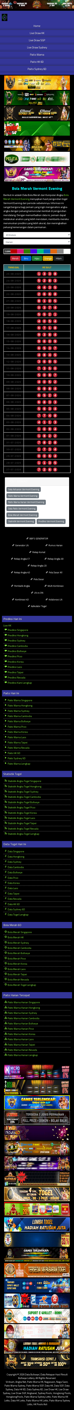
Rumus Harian (55, 545)
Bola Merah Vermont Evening (37, 188)
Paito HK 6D (37, 62)
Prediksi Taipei (15, 672)
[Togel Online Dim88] (37, 98)
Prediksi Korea (15, 662)
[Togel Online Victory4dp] (37, 1102)
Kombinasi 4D (22, 599)
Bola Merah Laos (16, 969)
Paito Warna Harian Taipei (21, 1044)
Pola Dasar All (55, 572)
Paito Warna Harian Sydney (22, 1013)
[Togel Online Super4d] (37, 113)
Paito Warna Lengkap (18, 763)
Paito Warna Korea (17, 732)
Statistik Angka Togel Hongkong (24, 786)
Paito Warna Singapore (19, 700)
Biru (26, 258)
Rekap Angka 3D (55, 559)
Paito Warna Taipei (17, 742)
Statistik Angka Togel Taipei (21, 823)
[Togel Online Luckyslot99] (37, 1240)
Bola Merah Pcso (16, 958)
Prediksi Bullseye (16, 651)
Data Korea (13, 883)
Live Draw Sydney (37, 47)
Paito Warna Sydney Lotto (37, 1397)
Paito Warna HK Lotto (37, 1400)
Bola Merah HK (15, 937)
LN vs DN (38, 592)
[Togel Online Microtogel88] (37, 1072)
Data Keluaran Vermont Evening (23, 489)
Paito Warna (37, 55)
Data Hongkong (15, 856)
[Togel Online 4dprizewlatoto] (37, 1194)
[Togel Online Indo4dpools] (37, 1224)
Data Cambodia (15, 867)
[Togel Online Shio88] (37, 1346)
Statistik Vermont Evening (21, 521)
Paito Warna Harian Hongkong (23, 1008)
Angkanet (32, 1393)
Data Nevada (14, 899)
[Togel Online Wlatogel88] (37, 1179)
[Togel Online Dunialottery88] (37, 1270)
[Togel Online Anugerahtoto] (37, 1285)
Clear (7, 251)
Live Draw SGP (37, 40)
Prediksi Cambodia (17, 646)
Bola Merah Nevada (18, 979)
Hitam (59, 258)
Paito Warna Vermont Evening (22, 496)
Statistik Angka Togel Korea (22, 813)
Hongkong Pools (62, 1393)
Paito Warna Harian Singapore (23, 1002)
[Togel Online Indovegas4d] (37, 1362)
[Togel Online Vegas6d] (37, 1133)
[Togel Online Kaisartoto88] (37, 1209)
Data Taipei (13, 893)
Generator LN (22, 545)
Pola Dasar (38, 579)
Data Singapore (15, 851)
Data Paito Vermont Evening (21, 508)
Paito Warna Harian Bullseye (22, 1023)
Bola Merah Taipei (17, 974)
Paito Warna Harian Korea (21, 1034)
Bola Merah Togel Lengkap (21, 985)
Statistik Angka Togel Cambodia (24, 797)
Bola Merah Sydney (18, 943)
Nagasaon (49, 1382)
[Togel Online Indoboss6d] (37, 1087)
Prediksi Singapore (17, 630)
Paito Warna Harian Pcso (20, 1028)
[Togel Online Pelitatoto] (37, 159)
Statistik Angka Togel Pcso (21, 807)
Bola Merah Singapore (19, 932)
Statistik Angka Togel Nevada (22, 828)
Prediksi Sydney (16, 640)
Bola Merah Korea (17, 964)
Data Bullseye (14, 872)
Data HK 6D (13, 904)
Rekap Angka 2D (38, 565)
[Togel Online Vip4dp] (37, 1255)
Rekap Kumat (38, 552)
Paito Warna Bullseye (19, 721)
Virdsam (10, 1382)
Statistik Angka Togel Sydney (22, 791)
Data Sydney (14, 862)
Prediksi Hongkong (17, 635)
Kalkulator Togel (38, 606)
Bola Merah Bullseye (18, 953)
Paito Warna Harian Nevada (22, 1050)
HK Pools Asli (40, 1404)
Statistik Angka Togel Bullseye (23, 802)
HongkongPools (14, 1397)
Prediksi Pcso (14, 656)
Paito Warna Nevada (18, 747)
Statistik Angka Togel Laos (21, 818)
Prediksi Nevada (16, 677)
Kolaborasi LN (55, 599)
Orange (48, 258)
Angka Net (20, 1382)
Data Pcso (12, 878)
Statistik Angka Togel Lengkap (23, 834)
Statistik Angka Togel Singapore (24, 781)
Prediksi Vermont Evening (51, 521)
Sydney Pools (45, 1393)
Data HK (49, 1385)
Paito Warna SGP (35, 1385)
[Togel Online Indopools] (37, 1331)
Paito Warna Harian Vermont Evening (26, 502)
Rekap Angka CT (21, 559)
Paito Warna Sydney (18, 711)
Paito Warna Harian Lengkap (22, 1055)
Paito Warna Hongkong (19, 705)
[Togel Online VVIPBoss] (37, 83)
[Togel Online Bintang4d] (37, 1163)
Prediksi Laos (14, 667)
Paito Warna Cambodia (19, 716)
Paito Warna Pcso (16, 727)
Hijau (36, 258)
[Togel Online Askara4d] (37, 1148)
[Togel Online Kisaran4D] (37, 128)
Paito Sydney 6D (37, 69)
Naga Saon (62, 1382)
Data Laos (12, 888)
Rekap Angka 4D (21, 572)
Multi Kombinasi (55, 586)
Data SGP (59, 1385)
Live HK (7, 625)
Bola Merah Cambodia (19, 948)
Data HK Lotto (18, 1400)
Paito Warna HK (35, 1382)
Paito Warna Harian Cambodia (23, 1018)
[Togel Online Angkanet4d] (37, 1316)
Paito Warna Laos (16, 737)
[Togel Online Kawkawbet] (37, 1118)
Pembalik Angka (22, 586)
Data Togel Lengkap (18, 914)
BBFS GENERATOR (38, 538)
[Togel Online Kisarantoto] (37, 144)
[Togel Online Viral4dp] (37, 174)
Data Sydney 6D (16, 909)
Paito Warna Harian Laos (20, 1039)
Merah (15, 258)
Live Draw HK (37, 33)
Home (37, 26)
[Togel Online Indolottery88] (37, 1301)
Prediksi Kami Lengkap (19, 683)
